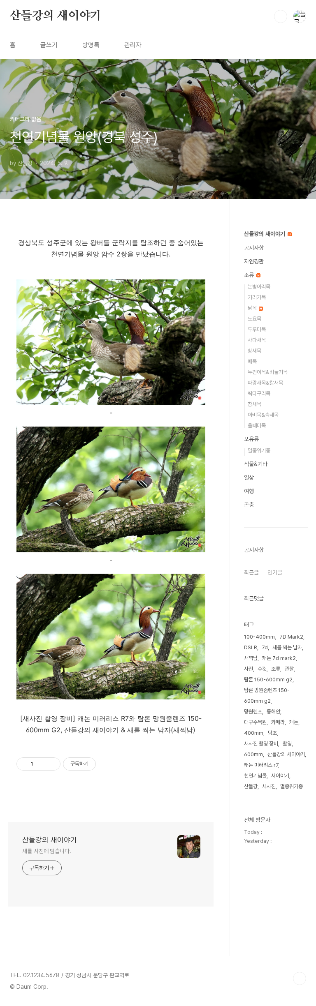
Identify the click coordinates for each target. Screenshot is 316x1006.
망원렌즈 (253, 711)
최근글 (251, 572)
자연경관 (254, 261)
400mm (253, 733)
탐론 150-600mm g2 (268, 679)
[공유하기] (41, 764)
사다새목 (257, 340)
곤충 (249, 504)
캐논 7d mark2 (279, 658)
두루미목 (257, 329)
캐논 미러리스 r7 (261, 765)
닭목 (253, 308)
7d (265, 647)
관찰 (289, 669)
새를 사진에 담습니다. (46, 851)
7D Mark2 (291, 637)
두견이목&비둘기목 (268, 372)
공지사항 (254, 248)
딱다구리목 (259, 393)
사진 (248, 669)
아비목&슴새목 (263, 415)
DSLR (250, 647)
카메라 (278, 722)
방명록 (91, 45)
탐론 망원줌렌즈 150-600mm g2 (267, 695)
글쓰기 (49, 45)
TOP (299, 978)
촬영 (287, 744)
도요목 (254, 319)
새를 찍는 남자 (287, 647)
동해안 (273, 711)
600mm (253, 754)
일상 (249, 477)
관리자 (133, 45)
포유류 (251, 439)
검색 (280, 16)
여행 (249, 491)
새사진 (269, 786)
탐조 (272, 733)
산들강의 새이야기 (55, 16)
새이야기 (280, 776)
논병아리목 (259, 287)
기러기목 (257, 297)
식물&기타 (255, 464)
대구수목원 (255, 722)
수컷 (262, 669)
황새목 (254, 351)
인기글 (274, 572)
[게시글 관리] (51, 764)
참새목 (254, 404)
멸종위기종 (259, 451)
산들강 (251, 786)
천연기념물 (255, 776)
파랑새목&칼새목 (265, 383)
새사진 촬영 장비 (261, 744)
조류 (250, 275)
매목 (252, 361)
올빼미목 (257, 425)
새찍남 (251, 658)
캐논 (293, 722)
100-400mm (259, 637)
